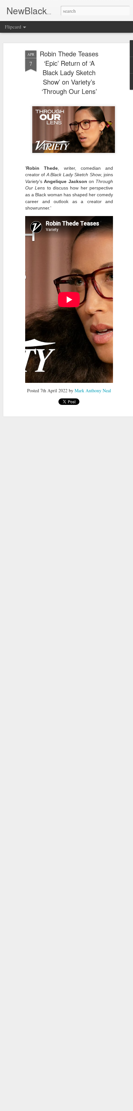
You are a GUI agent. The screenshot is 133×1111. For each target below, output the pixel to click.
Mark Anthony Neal (93, 390)
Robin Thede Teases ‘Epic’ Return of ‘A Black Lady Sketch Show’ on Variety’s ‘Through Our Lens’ (69, 72)
